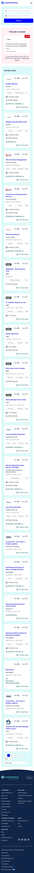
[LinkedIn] (25, 839)
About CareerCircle (22, 820)
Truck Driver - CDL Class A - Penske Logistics (15, 543)
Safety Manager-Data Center (16, 399)
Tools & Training (5, 804)
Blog (2, 832)
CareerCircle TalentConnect (25, 795)
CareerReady (4, 823)
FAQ (19, 823)
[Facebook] (19, 839)
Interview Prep (6, 812)
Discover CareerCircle (6, 792)
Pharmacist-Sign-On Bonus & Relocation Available (16, 634)
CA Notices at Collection (7, 866)
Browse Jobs (4, 798)
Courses (4, 809)
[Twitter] (28, 839)
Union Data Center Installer (15, 368)
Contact (29, 777)
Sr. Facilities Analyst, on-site (16, 302)
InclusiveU (20, 798)
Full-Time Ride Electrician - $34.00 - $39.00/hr (15, 466)
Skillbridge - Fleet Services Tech (15, 270)
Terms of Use (4, 852)
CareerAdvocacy (5, 826)
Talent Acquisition (22, 792)
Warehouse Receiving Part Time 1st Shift (15, 605)
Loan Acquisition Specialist (15, 434)
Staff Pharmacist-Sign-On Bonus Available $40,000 (15, 568)
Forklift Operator (12, 84)
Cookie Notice (4, 864)
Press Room (4, 840)
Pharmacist (10, 670)
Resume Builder (6, 806)
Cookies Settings (5, 861)
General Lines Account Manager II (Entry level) (17, 727)
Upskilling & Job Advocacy (7, 820)
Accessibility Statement (7, 858)
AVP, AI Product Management (16, 160)
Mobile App (5, 815)
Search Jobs (4, 795)
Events (3, 834)
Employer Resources (6, 837)
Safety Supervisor (12, 334)
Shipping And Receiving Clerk (16, 122)
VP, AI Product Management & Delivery (16, 195)
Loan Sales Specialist (13, 507)
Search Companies (6, 801)
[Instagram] (22, 839)
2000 (6, 759)
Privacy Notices (5, 855)
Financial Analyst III (12, 234)
